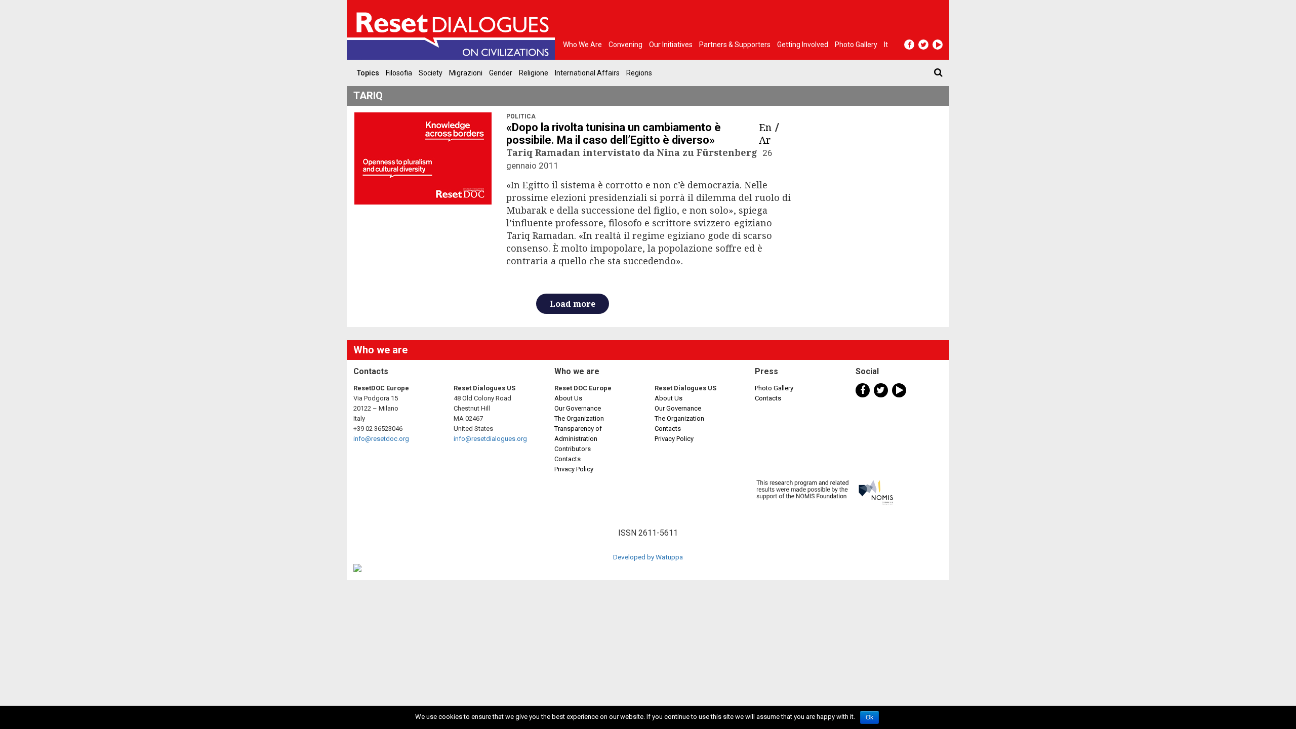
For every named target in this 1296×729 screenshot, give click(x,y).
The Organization (579, 418)
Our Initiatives (671, 44)
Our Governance (577, 408)
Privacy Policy (573, 469)
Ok (869, 717)
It (886, 44)
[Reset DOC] (453, 30)
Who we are (582, 44)
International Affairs (587, 73)
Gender (500, 73)
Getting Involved (802, 44)
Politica (521, 116)
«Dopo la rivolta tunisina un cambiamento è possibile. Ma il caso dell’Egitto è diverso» (613, 133)
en (765, 127)
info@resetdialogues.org (490, 438)
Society (430, 73)
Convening (625, 44)
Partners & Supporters (735, 44)
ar (765, 140)
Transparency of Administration (578, 433)
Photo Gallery (774, 388)
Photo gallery (856, 44)
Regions (639, 73)
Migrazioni (465, 73)
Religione (533, 73)
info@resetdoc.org (381, 438)
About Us (568, 398)
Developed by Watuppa (648, 557)
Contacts (567, 459)
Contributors (572, 449)
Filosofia (399, 73)
